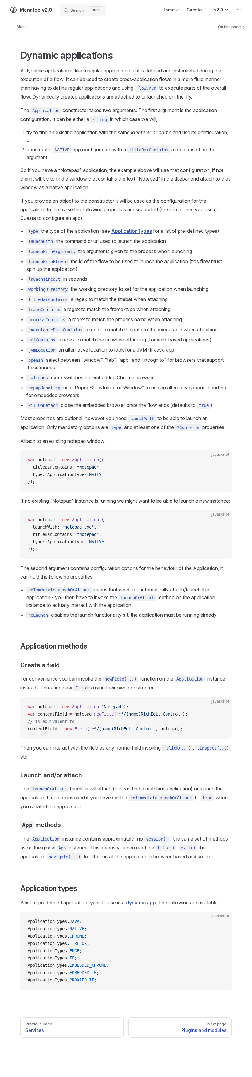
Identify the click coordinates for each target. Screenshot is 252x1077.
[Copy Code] (222, 460)
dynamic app (141, 902)
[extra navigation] (239, 10)
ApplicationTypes (131, 231)
